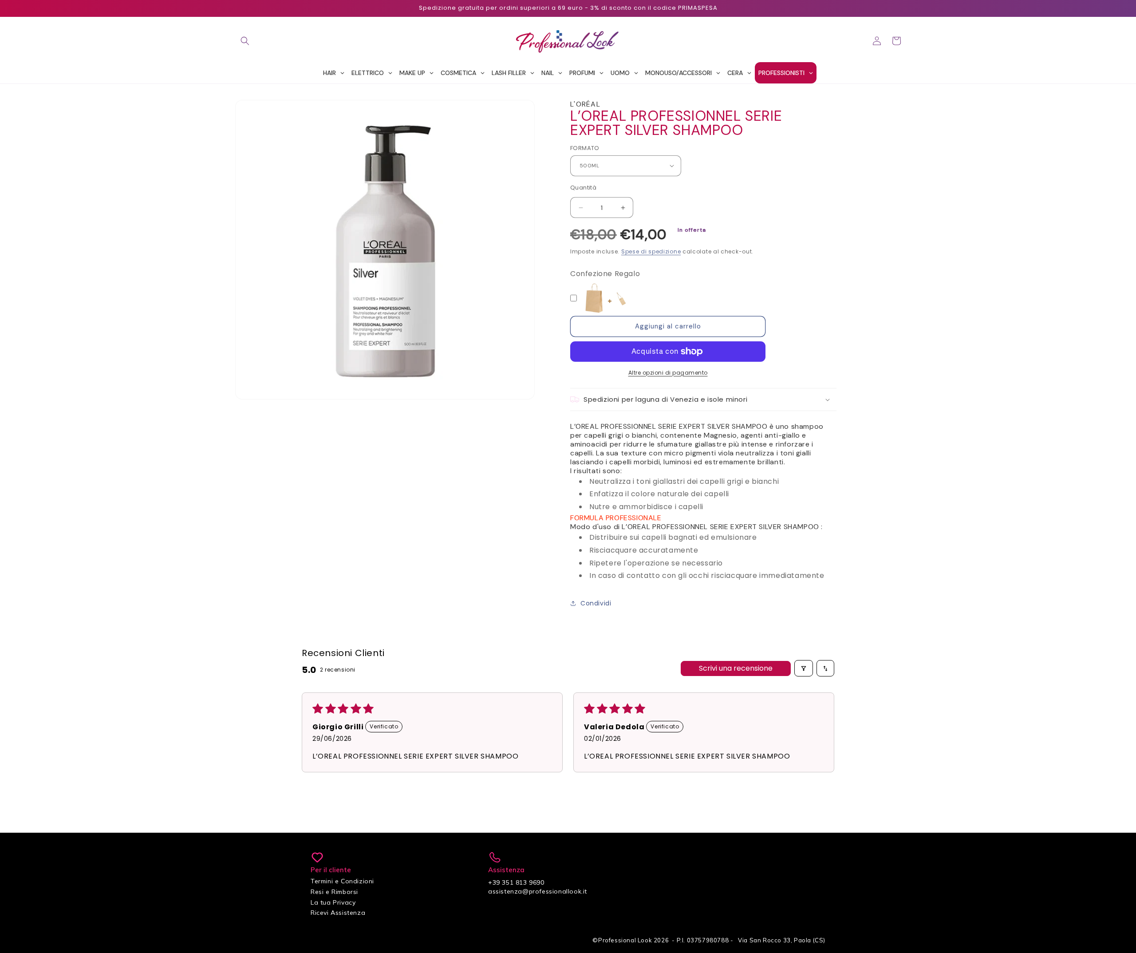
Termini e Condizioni (342, 881)
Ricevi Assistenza (338, 913)
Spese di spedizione (651, 251)
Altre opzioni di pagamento (668, 372)
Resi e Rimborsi (334, 892)
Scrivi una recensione (736, 668)
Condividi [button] (595, 603)
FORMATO (585, 148)
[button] (245, 41)
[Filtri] (803, 668)
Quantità (583, 187)
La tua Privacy (333, 902)
